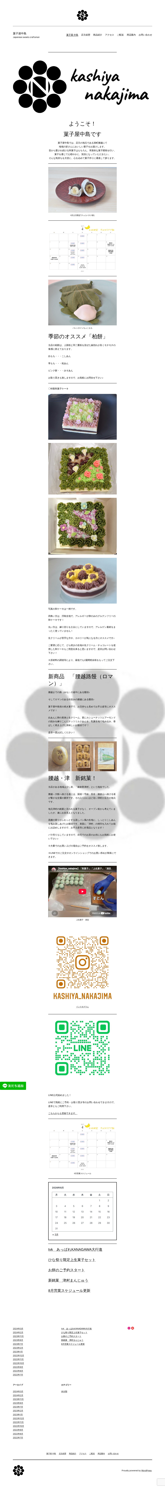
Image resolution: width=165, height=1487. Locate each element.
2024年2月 (18, 1332)
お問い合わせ (145, 34)
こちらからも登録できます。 (62, 1113)
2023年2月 (18, 1348)
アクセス (109, 34)
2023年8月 (18, 1340)
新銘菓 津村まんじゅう (68, 1280)
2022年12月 (18, 1355)
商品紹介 (97, 34)
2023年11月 (18, 1336)
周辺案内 (131, 34)
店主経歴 (85, 34)
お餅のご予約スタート (66, 1270)
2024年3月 (18, 1328)
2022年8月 (18, 1371)
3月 (56, 1234)
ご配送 (120, 34)
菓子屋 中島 (72, 34)
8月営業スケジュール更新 (69, 1291)
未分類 (64, 1391)
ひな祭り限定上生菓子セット (72, 1260)
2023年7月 (18, 1344)
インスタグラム (82, 1007)
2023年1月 (18, 1351)
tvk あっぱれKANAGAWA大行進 (75, 1249)
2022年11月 (18, 1359)
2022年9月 (18, 1367)
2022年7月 (18, 1375)
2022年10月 (18, 1363)
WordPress (146, 1470)
